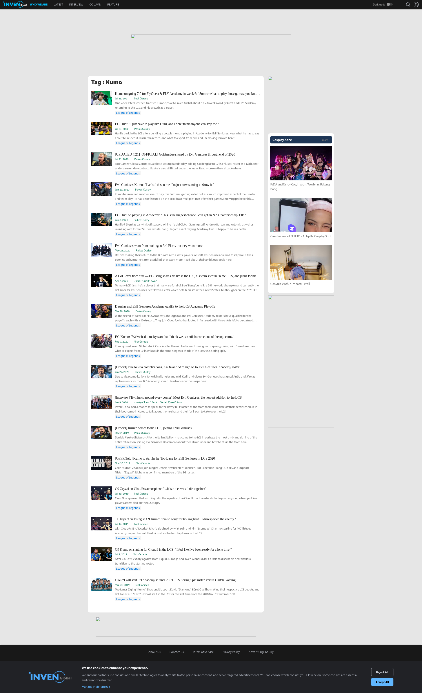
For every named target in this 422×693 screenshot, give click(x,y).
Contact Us (176, 652)
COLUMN (95, 4)
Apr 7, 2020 (121, 280)
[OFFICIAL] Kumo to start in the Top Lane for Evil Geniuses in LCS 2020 (165, 458)
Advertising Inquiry (261, 652)
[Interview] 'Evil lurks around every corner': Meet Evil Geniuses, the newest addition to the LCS (178, 397)
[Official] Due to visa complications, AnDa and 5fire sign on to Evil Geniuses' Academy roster (177, 367)
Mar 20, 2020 (122, 311)
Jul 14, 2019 (122, 524)
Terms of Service (203, 652)
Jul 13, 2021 (122, 98)
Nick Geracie (141, 98)
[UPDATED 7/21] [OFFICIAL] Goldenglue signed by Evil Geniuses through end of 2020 (175, 154)
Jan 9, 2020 (121, 402)
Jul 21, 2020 (122, 159)
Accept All (382, 682)
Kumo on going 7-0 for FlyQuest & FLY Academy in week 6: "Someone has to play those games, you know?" (187, 93)
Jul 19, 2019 (122, 493)
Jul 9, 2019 (121, 554)
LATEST (58, 4)
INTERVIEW (76, 4)
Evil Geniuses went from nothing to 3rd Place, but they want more (158, 246)
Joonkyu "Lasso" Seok (145, 402)
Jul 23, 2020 (122, 128)
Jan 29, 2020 (122, 372)
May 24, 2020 (122, 250)
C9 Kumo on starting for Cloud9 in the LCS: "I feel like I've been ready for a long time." (173, 549)
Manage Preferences (95, 687)
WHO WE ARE (38, 4)
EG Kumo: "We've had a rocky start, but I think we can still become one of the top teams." (174, 337)
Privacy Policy (231, 652)
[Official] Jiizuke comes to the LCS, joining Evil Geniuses (153, 428)
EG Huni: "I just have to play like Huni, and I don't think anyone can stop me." (167, 124)
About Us (154, 652)
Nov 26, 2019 (122, 463)
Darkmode (379, 4)
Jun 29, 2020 (122, 189)
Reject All (382, 672)
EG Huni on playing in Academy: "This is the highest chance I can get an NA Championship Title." (181, 215)
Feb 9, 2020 (121, 341)
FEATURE (113, 4)
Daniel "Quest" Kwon (145, 280)
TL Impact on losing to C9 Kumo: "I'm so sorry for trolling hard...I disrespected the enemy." (175, 519)
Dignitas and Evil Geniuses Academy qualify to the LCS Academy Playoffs (165, 306)
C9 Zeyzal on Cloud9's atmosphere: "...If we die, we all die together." (161, 489)
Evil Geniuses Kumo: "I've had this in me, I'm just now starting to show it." (164, 185)
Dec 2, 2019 (122, 432)
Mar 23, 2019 (122, 585)
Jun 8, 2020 (121, 220)
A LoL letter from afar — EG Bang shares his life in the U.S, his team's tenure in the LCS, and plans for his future (187, 276)
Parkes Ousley (142, 128)
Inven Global (15, 4)
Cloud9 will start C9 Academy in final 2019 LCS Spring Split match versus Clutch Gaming (175, 580)
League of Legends (128, 113)
